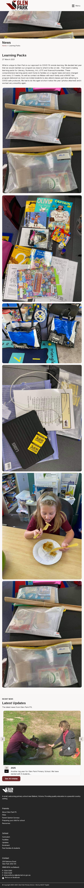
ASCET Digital (44, 885)
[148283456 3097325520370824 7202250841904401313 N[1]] (42, 333)
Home (4, 46)
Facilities (5, 840)
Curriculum (6, 837)
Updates (5, 842)
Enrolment (6, 845)
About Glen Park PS (9, 812)
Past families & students (11, 848)
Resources (6, 823)
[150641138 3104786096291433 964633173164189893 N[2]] (42, 526)
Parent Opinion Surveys (10, 818)
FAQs (4, 815)
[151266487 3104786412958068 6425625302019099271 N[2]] (42, 634)
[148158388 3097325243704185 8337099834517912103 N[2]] (42, 248)
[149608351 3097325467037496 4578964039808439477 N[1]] (42, 418)
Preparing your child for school (13, 820)
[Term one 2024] (42, 743)
